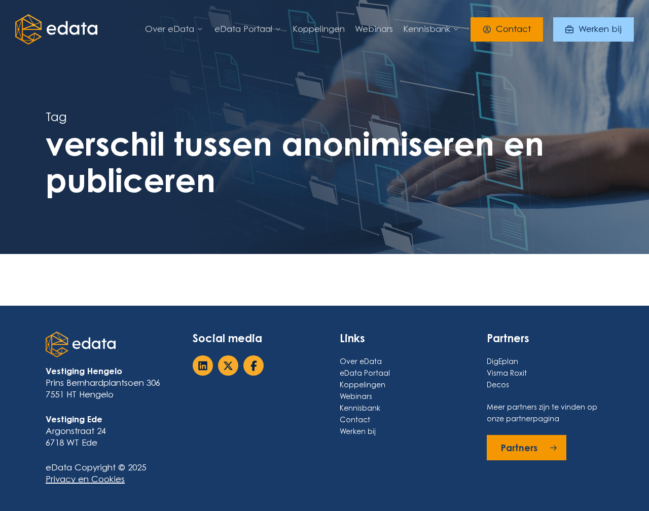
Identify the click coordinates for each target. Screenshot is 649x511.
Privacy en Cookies (85, 479)
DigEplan (502, 361)
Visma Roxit (507, 373)
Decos (498, 384)
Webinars (356, 396)
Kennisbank (360, 408)
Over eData (361, 361)
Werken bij (358, 431)
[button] (526, 447)
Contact (355, 419)
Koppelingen (362, 384)
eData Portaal (365, 373)
